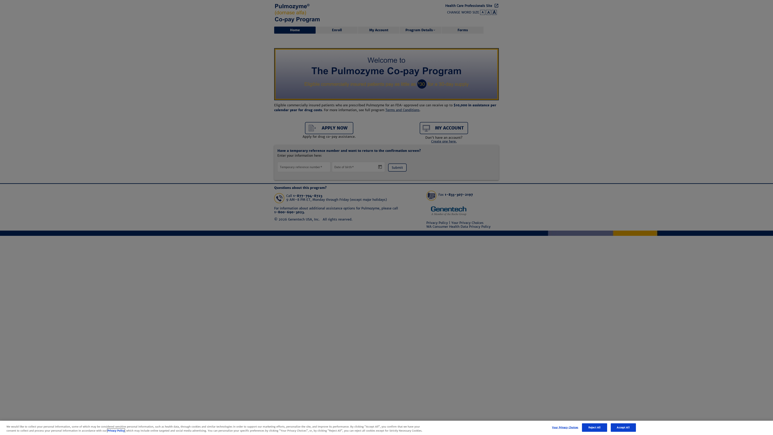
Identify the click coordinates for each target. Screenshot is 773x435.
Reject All (594, 427)
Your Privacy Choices (565, 427)
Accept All (623, 427)
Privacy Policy (116, 430)
